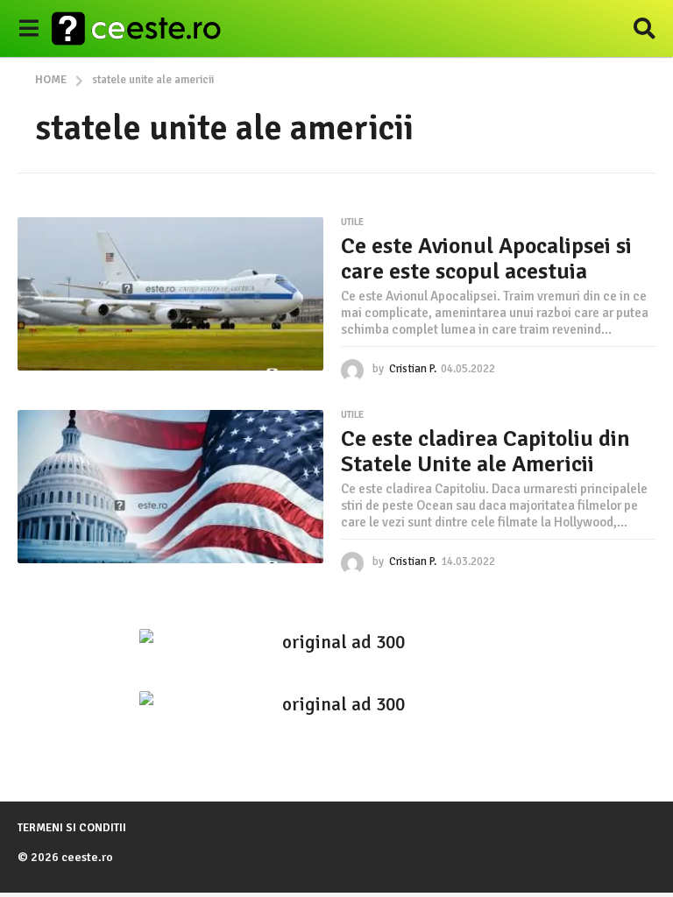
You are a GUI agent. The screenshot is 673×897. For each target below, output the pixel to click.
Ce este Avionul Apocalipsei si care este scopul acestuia (486, 259)
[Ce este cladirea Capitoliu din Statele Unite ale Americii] (170, 486)
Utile (352, 222)
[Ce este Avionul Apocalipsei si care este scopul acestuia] (170, 294)
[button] (28, 28)
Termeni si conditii (72, 828)
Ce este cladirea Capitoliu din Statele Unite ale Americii (485, 451)
